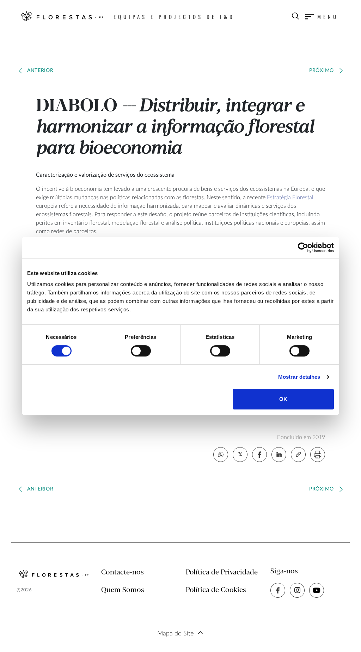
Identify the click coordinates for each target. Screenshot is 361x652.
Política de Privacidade (222, 572)
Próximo (321, 70)
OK (283, 399)
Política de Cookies (216, 590)
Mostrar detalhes (299, 377)
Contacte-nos (122, 572)
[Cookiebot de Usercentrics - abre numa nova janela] (303, 247)
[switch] (141, 351)
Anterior (40, 70)
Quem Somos (122, 590)
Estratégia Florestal (290, 197)
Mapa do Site (175, 633)
